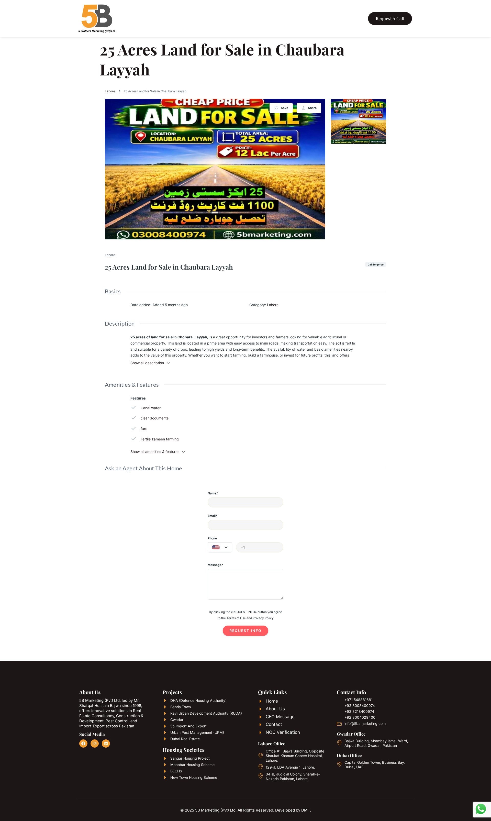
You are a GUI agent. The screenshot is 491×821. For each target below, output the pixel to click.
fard (144, 428)
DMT (305, 810)
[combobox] (220, 547)
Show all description (147, 363)
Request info (245, 630)
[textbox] (220, 547)
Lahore (110, 91)
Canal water (151, 408)
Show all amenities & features (154, 451)
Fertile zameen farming (160, 439)
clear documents (155, 418)
